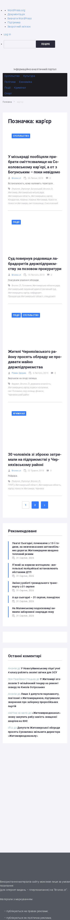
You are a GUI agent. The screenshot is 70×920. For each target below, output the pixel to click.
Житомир (12, 192)
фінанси (39, 391)
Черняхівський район (18, 394)
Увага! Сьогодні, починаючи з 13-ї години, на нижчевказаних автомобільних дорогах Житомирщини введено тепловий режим (36, 548)
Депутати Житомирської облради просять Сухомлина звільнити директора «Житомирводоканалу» (34, 731)
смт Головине (15, 391)
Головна (7, 102)
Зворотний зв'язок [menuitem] (19, 26)
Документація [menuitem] (16, 14)
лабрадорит (36, 293)
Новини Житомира (38, 199)
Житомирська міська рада (31, 192)
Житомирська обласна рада (46, 285)
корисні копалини (39, 387)
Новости (52, 199)
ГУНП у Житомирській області (23, 485)
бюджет (15, 384)
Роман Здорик (19, 373)
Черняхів (39, 488)
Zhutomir (16, 189)
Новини (24, 199)
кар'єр (49, 196)
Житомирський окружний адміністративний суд (32, 289)
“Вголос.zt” (60, 889)
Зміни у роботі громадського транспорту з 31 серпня (35, 584)
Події (16, 222)
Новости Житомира (18, 203)
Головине (27, 285)
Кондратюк (13, 199)
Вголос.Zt (48, 189)
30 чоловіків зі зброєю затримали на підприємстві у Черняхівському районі (34, 459)
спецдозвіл (49, 296)
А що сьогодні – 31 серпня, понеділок (36, 597)
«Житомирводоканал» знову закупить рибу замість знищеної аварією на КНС (34, 716)
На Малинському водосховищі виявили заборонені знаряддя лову (34, 610)
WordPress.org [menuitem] (16, 10)
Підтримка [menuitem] (14, 22)
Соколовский (51, 203)
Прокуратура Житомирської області (25, 296)
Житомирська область (19, 196)
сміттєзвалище (36, 203)
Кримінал (19, 413)
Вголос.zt (16, 178)
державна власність (41, 384)
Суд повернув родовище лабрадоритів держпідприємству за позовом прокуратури (34, 263)
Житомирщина (38, 196)
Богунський (36, 189)
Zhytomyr (25, 189)
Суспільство (21, 135)
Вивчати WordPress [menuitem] (20, 18)
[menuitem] (37, 44)
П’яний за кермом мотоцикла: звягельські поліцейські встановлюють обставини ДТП (35, 568)
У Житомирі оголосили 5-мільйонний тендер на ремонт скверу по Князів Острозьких (34, 683)
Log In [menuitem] (7, 34)
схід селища (29, 391)
